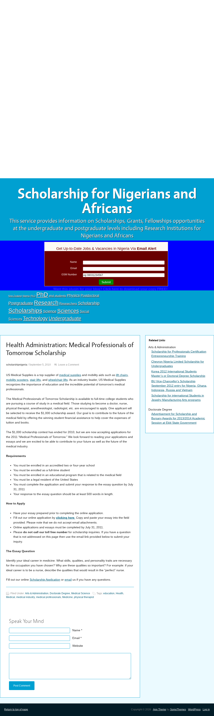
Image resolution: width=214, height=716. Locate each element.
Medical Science (80, 593)
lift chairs (122, 375)
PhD (42, 294)
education (109, 593)
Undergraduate (65, 318)
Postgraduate (20, 303)
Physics (73, 295)
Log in (206, 709)
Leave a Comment (68, 364)
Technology (35, 318)
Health (119, 593)
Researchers (68, 303)
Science (49, 311)
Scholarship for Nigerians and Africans (107, 201)
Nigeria (26, 296)
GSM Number (69, 274)
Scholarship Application (45, 579)
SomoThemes (178, 709)
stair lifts (35, 379)
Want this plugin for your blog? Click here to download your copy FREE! (110, 289)
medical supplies (70, 375)
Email (76, 638)
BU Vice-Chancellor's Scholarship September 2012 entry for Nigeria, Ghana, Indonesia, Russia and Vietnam (179, 386)
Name (76, 630)
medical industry (25, 597)
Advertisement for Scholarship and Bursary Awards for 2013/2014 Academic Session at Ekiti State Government (178, 418)
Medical (10, 597)
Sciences (68, 311)
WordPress (194, 709)
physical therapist (84, 597)
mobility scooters (17, 379)
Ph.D (33, 296)
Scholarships (25, 310)
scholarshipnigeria (16, 364)
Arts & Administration (36, 593)
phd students (57, 295)
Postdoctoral (90, 295)
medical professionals (48, 597)
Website (77, 645)
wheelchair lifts (58, 379)
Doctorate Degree (60, 593)
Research (46, 302)
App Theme (159, 709)
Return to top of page (16, 709)
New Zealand (15, 296)
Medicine (67, 597)
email (68, 579)
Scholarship (88, 303)
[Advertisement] (107, 30)
